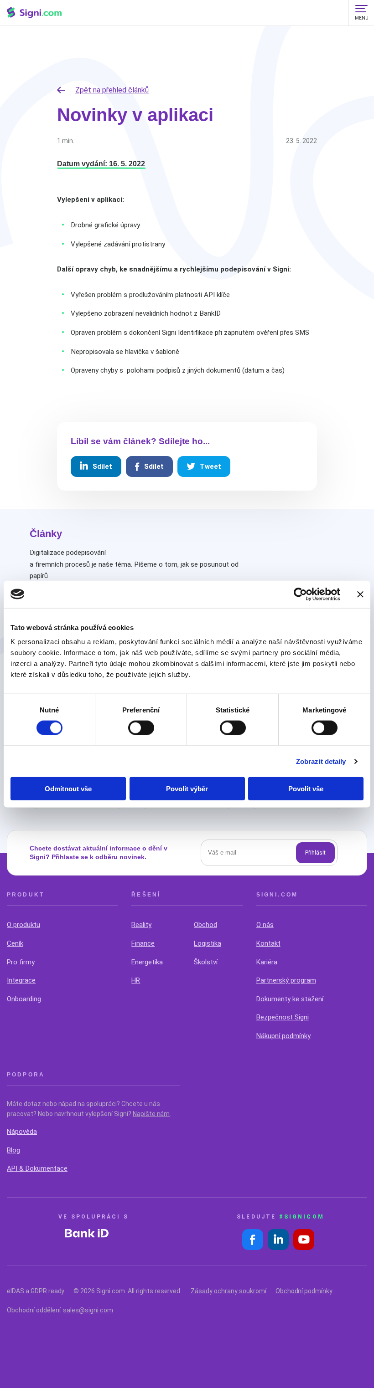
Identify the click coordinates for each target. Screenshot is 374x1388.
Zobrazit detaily (321, 761)
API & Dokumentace (37, 1168)
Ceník (15, 943)
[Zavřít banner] (360, 594)
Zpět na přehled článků (112, 90)
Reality (141, 925)
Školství (206, 962)
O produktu (23, 925)
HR (135, 980)
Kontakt (268, 943)
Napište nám (151, 1113)
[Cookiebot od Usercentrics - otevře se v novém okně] (300, 594)
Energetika (147, 962)
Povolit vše (305, 789)
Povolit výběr (187, 789)
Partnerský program (286, 980)
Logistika (207, 943)
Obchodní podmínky (304, 1291)
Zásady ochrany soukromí (228, 1291)
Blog (13, 1150)
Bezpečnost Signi (282, 1017)
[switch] (141, 727)
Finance (143, 943)
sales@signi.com (88, 1310)
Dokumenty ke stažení (289, 999)
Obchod (205, 925)
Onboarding (24, 999)
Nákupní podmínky (283, 1036)
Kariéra (266, 962)
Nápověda (22, 1131)
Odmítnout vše (68, 789)
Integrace (21, 980)
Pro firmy (21, 962)
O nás (265, 925)
